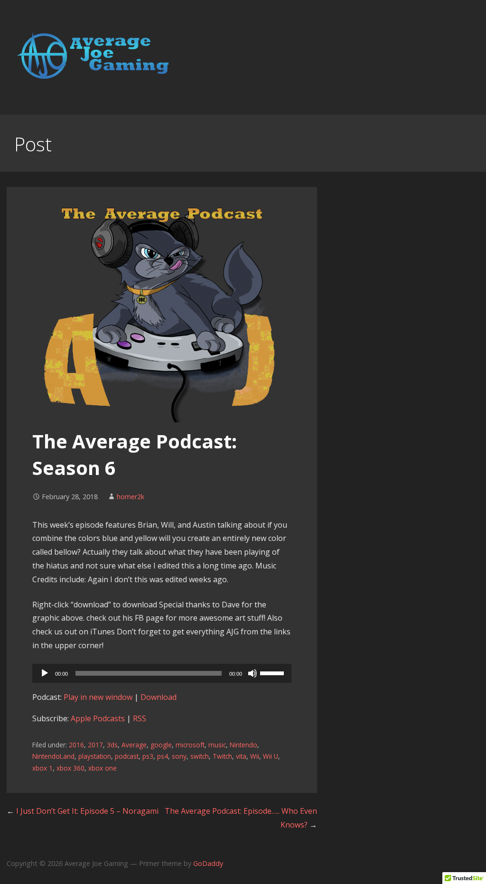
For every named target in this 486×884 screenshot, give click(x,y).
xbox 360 (70, 767)
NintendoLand (53, 756)
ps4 (162, 756)
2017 (95, 744)
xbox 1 (42, 767)
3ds (112, 744)
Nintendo (243, 744)
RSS (139, 718)
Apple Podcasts (98, 718)
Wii (254, 756)
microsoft (190, 744)
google (161, 744)
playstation (94, 756)
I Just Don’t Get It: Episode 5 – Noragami (87, 811)
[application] (161, 673)
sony (179, 756)
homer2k (130, 496)
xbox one (102, 767)
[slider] (273, 672)
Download (158, 697)
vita (241, 756)
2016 (76, 744)
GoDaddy (208, 863)
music (217, 744)
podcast (127, 756)
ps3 (147, 756)
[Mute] (252, 673)
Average (134, 744)
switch (199, 756)
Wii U (270, 756)
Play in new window (98, 697)
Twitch (222, 756)
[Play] (44, 673)
